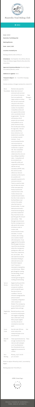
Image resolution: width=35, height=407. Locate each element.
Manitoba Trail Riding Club (17, 18)
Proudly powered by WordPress (16, 402)
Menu (18, 25)
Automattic (23, 404)
